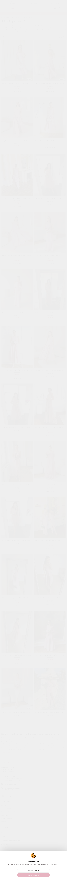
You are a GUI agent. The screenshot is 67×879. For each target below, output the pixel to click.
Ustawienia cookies (33, 870)
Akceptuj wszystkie (34, 875)
